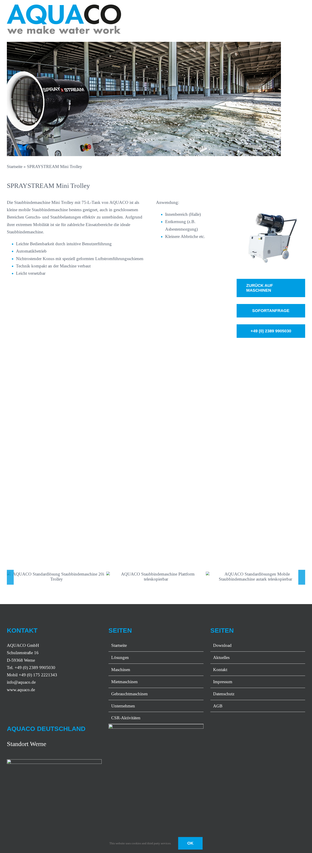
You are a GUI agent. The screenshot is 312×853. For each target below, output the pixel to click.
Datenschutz (223, 693)
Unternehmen (123, 706)
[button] (10, 577)
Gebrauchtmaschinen (129, 693)
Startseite (14, 166)
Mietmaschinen (124, 681)
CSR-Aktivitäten (125, 717)
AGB (217, 706)
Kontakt (220, 669)
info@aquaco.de (21, 682)
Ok (190, 843)
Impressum (222, 681)
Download (222, 645)
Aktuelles (221, 657)
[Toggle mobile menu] (303, 10)
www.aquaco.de (21, 689)
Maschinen (120, 669)
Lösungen (120, 657)
